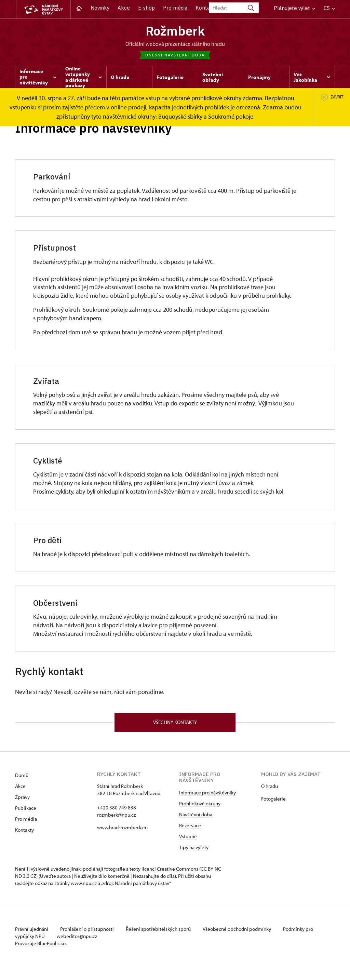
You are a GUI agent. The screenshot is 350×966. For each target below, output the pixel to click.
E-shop (146, 7)
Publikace (25, 808)
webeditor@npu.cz (77, 936)
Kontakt (205, 7)
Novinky (100, 7)
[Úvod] (79, 7)
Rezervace (190, 825)
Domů (21, 775)
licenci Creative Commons (170, 869)
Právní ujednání (32, 929)
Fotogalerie (273, 798)
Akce (124, 7)
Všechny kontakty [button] (175, 722)
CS (327, 8)
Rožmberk (175, 31)
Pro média (175, 7)
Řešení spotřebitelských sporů (159, 929)
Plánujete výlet (292, 8)
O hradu (269, 786)
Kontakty (24, 830)
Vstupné (188, 836)
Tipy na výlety (193, 847)
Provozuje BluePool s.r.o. (41, 943)
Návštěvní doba (195, 814)
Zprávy (22, 797)
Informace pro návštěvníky (207, 792)
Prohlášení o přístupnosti (87, 929)
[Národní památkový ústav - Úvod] (43, 9)
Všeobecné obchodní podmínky (237, 929)
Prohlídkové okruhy (199, 803)
